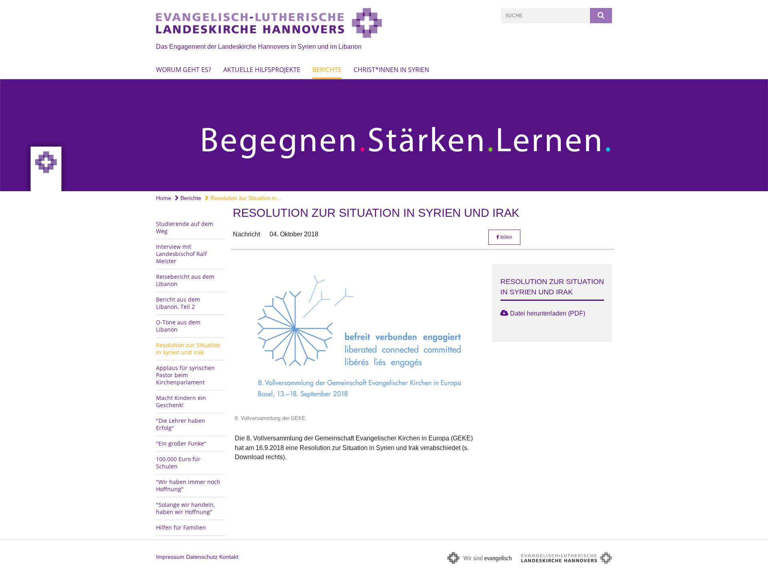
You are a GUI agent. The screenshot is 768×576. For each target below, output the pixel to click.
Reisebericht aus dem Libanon (185, 280)
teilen (505, 237)
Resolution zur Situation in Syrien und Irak (188, 348)
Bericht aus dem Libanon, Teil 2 (178, 303)
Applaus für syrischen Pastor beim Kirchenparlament (185, 375)
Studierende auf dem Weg (184, 227)
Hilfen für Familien (181, 527)
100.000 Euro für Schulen (178, 462)
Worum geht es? (183, 69)
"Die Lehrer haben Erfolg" (180, 424)
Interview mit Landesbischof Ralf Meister (181, 254)
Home (163, 198)
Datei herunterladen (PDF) (547, 313)
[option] (384, 135)
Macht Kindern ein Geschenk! (181, 401)
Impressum (170, 557)
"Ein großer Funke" (181, 443)
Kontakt (228, 557)
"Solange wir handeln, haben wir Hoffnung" (185, 508)
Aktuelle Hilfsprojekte (261, 69)
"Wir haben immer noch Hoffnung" (188, 485)
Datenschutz (202, 557)
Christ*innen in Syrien (391, 69)
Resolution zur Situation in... (245, 198)
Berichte (327, 69)
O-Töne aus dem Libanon (178, 325)
